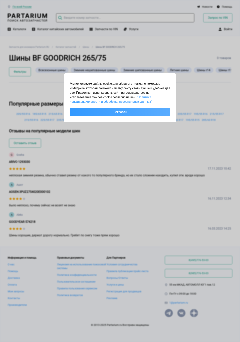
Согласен (120, 112)
